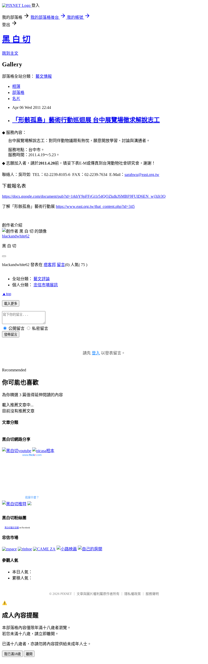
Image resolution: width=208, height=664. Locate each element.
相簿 (16, 86)
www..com (32, 454)
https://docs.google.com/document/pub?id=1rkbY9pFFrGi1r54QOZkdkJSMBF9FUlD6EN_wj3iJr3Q (84, 196)
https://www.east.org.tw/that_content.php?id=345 (95, 206)
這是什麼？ (32, 497)
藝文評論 (41, 279)
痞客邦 (50, 265)
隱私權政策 (132, 594)
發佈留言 (10, 334)
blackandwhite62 (15, 236)
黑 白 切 (16, 39)
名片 (16, 98)
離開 (29, 654)
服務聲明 (152, 594)
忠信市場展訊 (45, 285)
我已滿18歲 (12, 654)
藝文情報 (44, 76)
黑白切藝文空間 (12, 528)
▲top (6, 294)
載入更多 (10, 304)
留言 (61, 265)
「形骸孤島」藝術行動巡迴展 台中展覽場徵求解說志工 (86, 120)
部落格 (18, 92)
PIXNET (66, 594)
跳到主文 (10, 53)
